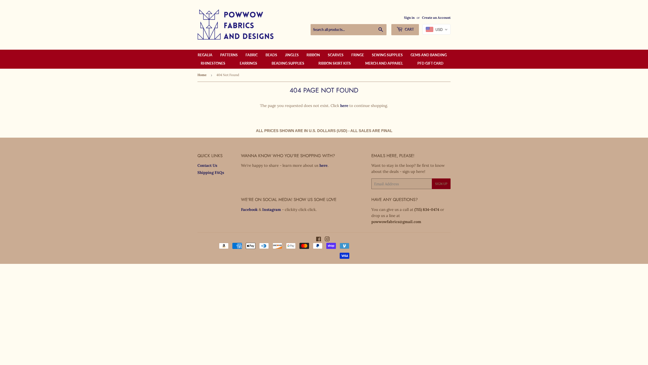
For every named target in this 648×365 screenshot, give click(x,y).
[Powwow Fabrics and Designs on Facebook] (318, 239)
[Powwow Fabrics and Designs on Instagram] (327, 239)
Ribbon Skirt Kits (334, 63)
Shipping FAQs (210, 172)
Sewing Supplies (387, 55)
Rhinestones (213, 63)
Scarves (335, 55)
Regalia (205, 55)
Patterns (229, 55)
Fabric (252, 55)
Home (202, 75)
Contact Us (207, 165)
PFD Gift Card (430, 63)
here (344, 105)
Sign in (409, 17)
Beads (271, 55)
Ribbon (313, 55)
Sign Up (441, 184)
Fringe (357, 55)
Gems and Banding (429, 55)
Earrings (248, 63)
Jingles (292, 55)
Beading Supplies (288, 63)
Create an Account (436, 17)
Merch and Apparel (384, 63)
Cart (409, 29)
